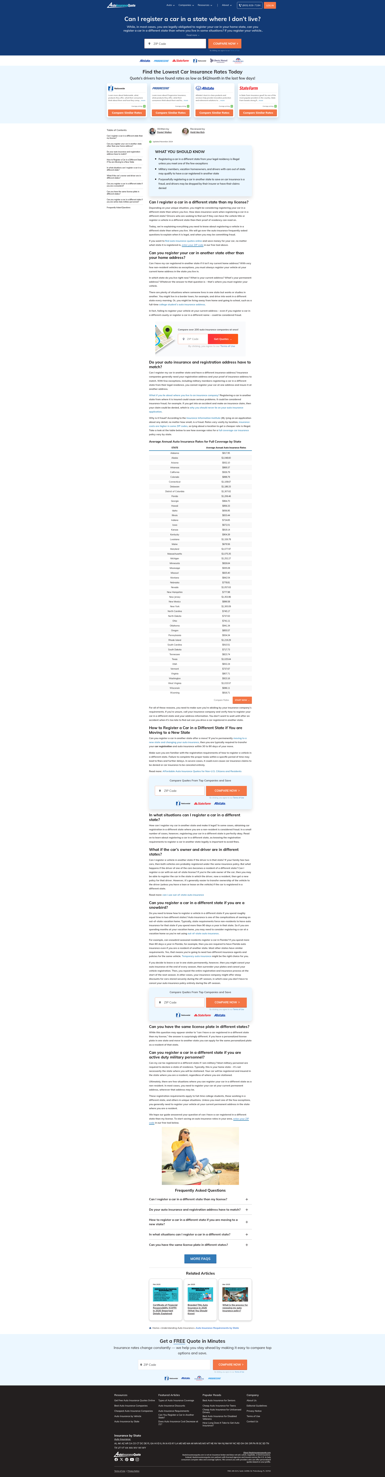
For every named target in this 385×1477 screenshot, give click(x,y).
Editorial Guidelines (257, 1405)
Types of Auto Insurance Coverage (176, 1400)
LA (176, 1443)
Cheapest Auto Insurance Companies (133, 1411)
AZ (123, 1443)
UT (119, 1447)
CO (134, 1443)
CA (130, 1443)
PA (254, 1443)
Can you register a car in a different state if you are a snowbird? (125, 185)
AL (115, 1443)
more (143, 100)
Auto (169, 4)
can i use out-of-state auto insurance (183, 894)
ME (180, 1443)
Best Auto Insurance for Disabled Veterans (220, 1417)
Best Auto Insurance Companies (131, 1405)
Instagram (137, 1459)
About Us (251, 1400)
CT (138, 1443)
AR (126, 1443)
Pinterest (127, 1459)
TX (115, 1447)
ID (158, 1443)
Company (253, 1395)
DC (141, 1443)
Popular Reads (212, 1395)
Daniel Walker (164, 132)
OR (250, 1443)
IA (166, 1443)
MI (192, 1443)
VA (126, 1447)
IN (164, 1443)
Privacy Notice (254, 1411)
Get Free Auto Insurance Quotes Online (134, 1400)
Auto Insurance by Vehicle (127, 1416)
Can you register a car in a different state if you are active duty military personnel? (125, 200)
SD (263, 1443)
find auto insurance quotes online (183, 240)
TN (267, 1443)
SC (260, 1443)
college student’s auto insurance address (182, 304)
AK (119, 1443)
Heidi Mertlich (197, 132)
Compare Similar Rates (127, 112)
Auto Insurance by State (126, 1421)
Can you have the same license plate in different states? (123, 192)
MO (204, 1443)
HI (155, 1443)
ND (238, 1443)
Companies (185, 4)
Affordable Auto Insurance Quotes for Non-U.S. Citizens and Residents (202, 771)
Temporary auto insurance (196, 956)
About (225, 4)
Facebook (116, 1459)
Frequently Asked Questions (118, 207)
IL (161, 1443)
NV (215, 1443)
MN (196, 1443)
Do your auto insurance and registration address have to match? (123, 153)
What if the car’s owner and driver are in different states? (124, 177)
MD (184, 1443)
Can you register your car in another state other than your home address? (124, 145)
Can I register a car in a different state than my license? (125, 137)
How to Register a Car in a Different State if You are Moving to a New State (124, 161)
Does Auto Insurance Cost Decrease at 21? (178, 1423)
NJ (223, 1443)
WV (135, 1447)
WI (139, 1447)
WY (144, 1447)
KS (169, 1443)
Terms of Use (235, 51)
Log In (270, 5)
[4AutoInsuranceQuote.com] (121, 4)
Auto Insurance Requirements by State (217, 1327)
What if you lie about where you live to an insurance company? (184, 395)
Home (155, 1327)
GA (152, 1443)
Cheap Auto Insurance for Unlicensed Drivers (222, 1411)
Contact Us (252, 1421)
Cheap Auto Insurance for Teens (219, 1405)
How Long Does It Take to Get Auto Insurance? (221, 1424)
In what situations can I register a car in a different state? (124, 169)
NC (234, 1443)
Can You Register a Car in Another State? (176, 1416)
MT (208, 1443)
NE (212, 1443)
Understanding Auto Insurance (177, 1327)
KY (173, 1443)
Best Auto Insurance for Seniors (219, 1400)
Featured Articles (169, 1395)
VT (122, 1447)
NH (220, 1443)
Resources (203, 4)
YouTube (132, 1459)
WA (131, 1447)
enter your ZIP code (192, 244)
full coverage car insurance (234, 430)
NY (230, 1443)
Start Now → (242, 700)
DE (145, 1443)
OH (242, 1443)
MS (200, 1443)
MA (188, 1443)
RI (257, 1443)
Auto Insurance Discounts (171, 1405)
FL (148, 1443)
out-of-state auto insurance (203, 933)
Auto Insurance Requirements (173, 1411)
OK (246, 1443)
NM (227, 1443)
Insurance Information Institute (203, 417)
